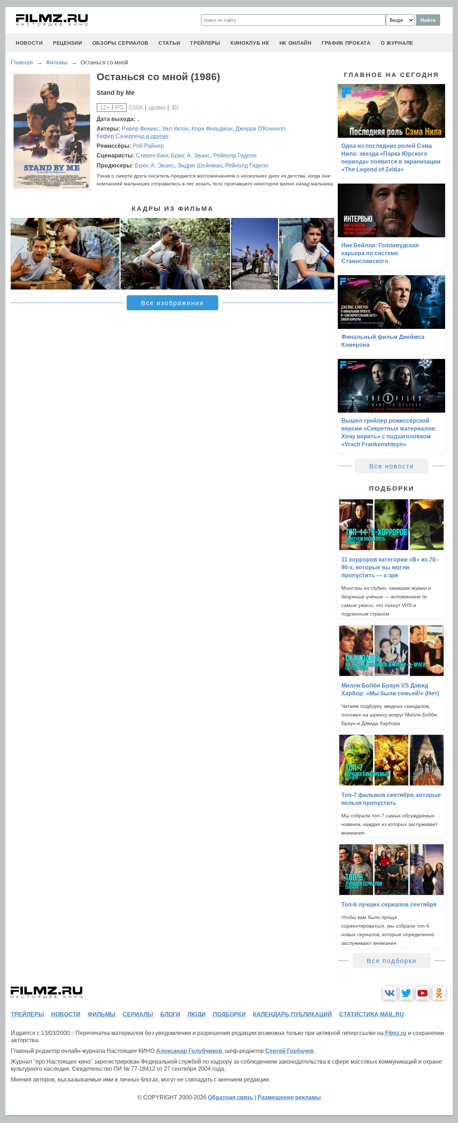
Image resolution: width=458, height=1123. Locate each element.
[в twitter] (406, 993)
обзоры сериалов (120, 43)
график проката (346, 43)
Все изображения (172, 303)
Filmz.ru (395, 1033)
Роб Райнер (148, 146)
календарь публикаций (292, 1014)
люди (196, 1014)
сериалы (138, 1014)
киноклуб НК (249, 43)
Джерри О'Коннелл (260, 129)
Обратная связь (230, 1097)
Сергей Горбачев (289, 1051)
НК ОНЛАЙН (295, 43)
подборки (229, 1014)
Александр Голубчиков (189, 1051)
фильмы (102, 1014)
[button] (325, 254)
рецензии (67, 43)
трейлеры (205, 43)
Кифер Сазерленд (121, 136)
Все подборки (391, 960)
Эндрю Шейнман (199, 165)
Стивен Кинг (152, 155)
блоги (170, 1014)
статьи (169, 43)
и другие (157, 136)
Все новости (391, 466)
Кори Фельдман (212, 129)
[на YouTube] (422, 993)
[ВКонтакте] (389, 993)
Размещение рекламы (289, 1097)
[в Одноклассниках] (439, 993)
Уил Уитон (175, 129)
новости (29, 43)
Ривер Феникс (140, 129)
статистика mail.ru (371, 1014)
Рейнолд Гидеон (235, 155)
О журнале (397, 43)
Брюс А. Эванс (190, 155)
